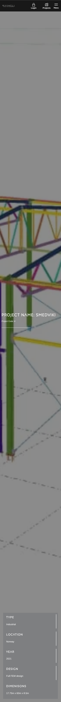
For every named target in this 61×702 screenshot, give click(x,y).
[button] (56, 6)
